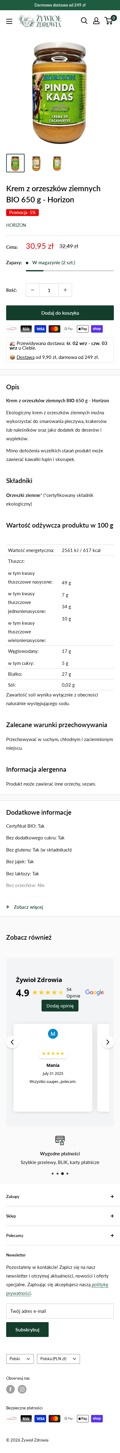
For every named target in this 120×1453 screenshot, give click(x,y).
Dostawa (25, 357)
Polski (15, 1358)
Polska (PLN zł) (53, 1358)
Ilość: (11, 290)
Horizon (16, 225)
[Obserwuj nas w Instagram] (22, 1389)
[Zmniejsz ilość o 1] (32, 289)
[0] (109, 20)
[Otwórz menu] (9, 21)
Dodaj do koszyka (60, 313)
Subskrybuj (27, 1329)
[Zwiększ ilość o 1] (65, 289)
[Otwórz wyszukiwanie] (84, 20)
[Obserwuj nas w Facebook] (10, 1389)
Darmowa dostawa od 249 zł (60, 4)
